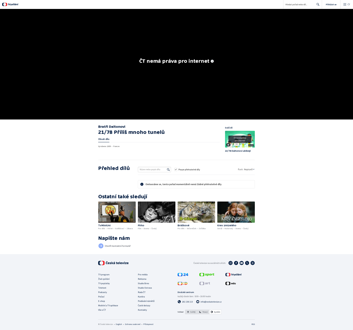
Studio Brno (143, 283)
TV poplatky (104, 283)
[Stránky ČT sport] (206, 275)
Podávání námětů (146, 301)
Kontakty (142, 309)
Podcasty (102, 292)
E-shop (101, 301)
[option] (191, 312)
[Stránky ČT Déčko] (182, 284)
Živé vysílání (103, 279)
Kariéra (141, 296)
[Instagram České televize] (230, 263)
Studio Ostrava (145, 287)
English (119, 324)
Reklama (142, 279)
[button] (240, 140)
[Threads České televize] (252, 263)
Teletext (102, 287)
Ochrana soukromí (132, 324)
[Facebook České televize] (236, 263)
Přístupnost (148, 324)
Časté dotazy (144, 305)
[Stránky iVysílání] (233, 275)
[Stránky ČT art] (204, 284)
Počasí (101, 296)
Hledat (318, 4)
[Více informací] (212, 61)
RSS (253, 324)
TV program (103, 274)
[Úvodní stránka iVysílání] (12, 4)
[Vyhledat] (168, 169)
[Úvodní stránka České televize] (113, 263)
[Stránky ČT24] (183, 275)
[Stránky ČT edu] (230, 284)
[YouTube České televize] (241, 263)
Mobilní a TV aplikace (108, 305)
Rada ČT (142, 292)
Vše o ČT (102, 309)
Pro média (143, 274)
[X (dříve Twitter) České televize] (247, 263)
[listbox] (203, 312)
